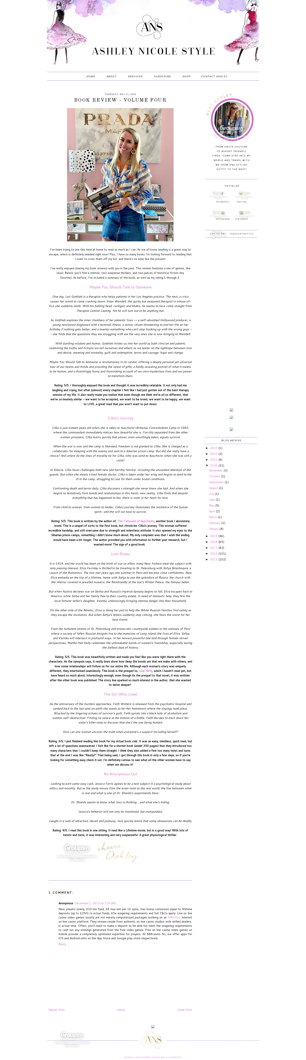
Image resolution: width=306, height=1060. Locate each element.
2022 (214, 454)
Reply (62, 944)
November (216, 470)
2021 (214, 460)
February (215, 523)
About (112, 76)
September (217, 482)
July (212, 494)
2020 (214, 465)
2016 (214, 553)
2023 (214, 448)
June (212, 500)
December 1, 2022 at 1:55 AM (95, 903)
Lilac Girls (145, 671)
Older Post (184, 1010)
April (212, 511)
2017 (214, 548)
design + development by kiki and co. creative (153, 1057)
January (214, 529)
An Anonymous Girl (120, 774)
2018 (214, 542)
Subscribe (162, 76)
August (214, 488)
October (215, 476)
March (213, 517)
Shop (186, 76)
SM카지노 (174, 917)
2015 (214, 559)
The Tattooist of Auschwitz (135, 521)
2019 (214, 536)
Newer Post (57, 1010)
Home (91, 76)
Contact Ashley (214, 76)
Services (135, 76)
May (212, 505)
